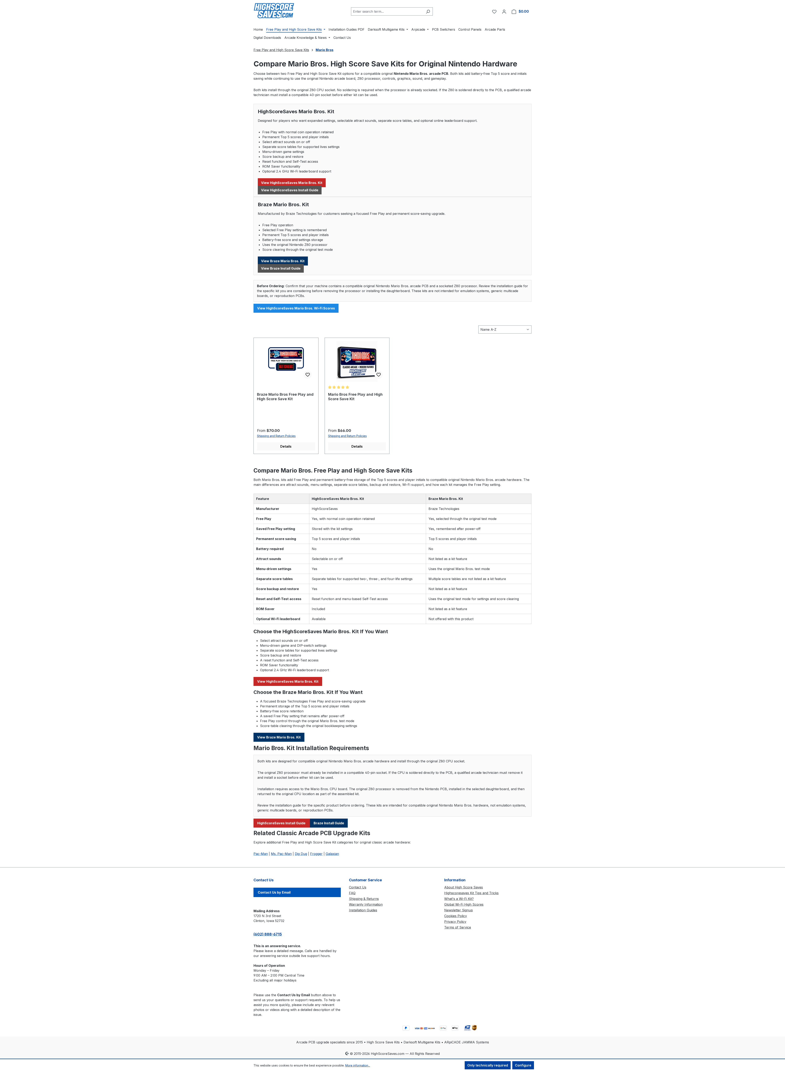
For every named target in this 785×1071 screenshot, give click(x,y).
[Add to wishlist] (308, 375)
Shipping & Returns (364, 899)
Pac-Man (260, 854)
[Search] (428, 11)
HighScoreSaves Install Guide (281, 823)
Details (286, 446)
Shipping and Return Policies (276, 436)
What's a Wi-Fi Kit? (459, 899)
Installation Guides (363, 910)
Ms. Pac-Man (281, 854)
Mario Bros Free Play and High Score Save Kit (355, 396)
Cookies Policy (455, 916)
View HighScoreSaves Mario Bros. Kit (291, 183)
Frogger (316, 854)
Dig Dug (301, 854)
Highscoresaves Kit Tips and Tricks (471, 893)
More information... (357, 1065)
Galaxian (332, 854)
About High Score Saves (463, 887)
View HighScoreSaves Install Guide (289, 190)
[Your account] (504, 11)
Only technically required (487, 1065)
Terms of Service (457, 927)
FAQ (352, 893)
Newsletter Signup (458, 910)
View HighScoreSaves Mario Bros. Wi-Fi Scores (296, 308)
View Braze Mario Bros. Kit (283, 261)
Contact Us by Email (274, 892)
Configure (523, 1065)
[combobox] (387, 11)
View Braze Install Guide (281, 268)
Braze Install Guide (329, 823)
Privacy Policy (455, 922)
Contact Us (357, 887)
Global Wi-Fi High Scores (463, 904)
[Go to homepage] (273, 10)
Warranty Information (366, 904)
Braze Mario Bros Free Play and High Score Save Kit (285, 396)
